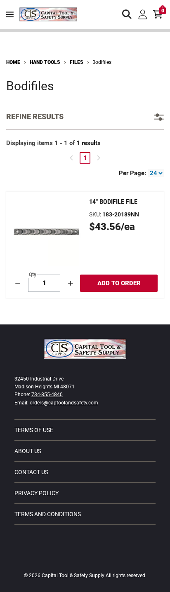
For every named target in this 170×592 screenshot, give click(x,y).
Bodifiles (101, 62)
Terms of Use (33, 430)
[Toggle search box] (127, 14)
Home (13, 62)
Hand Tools (45, 62)
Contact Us (31, 472)
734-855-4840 (47, 394)
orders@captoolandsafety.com (64, 403)
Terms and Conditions (47, 514)
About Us (27, 451)
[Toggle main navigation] (10, 14)
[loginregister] (143, 14)
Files (76, 62)
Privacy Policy (36, 493)
